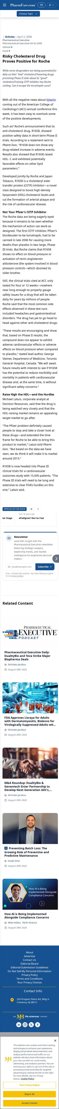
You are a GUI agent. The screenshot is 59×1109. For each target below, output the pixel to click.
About (29, 952)
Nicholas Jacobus (17, 664)
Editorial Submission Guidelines (29, 967)
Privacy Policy (30, 975)
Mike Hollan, (14, 922)
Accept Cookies (29, 1103)
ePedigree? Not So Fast (31, 518)
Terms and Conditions (30, 978)
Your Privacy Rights (29, 1085)
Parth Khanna (29, 922)
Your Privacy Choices (29, 982)
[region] (29, 1072)
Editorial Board (29, 963)
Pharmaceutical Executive (16, 40)
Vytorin (51, 100)
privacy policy (17, 576)
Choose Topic (26, 13)
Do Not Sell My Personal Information (29, 971)
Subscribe (43, 566)
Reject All (29, 1094)
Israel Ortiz (14, 860)
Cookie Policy (27, 1078)
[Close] (55, 1040)
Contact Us (29, 960)
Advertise (29, 956)
